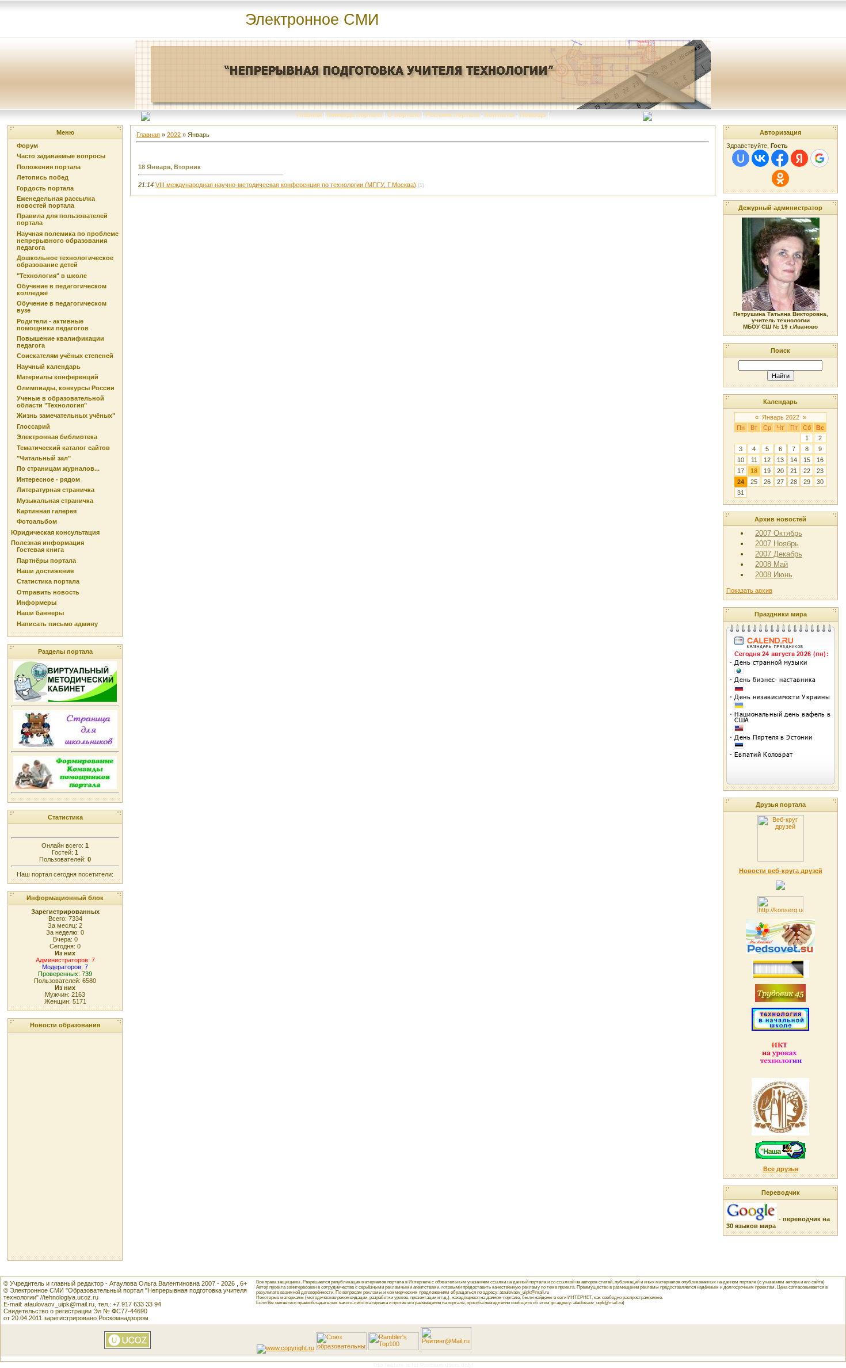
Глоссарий (33, 426)
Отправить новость (48, 592)
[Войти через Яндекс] (799, 158)
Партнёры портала (46, 560)
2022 (174, 134)
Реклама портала (452, 114)
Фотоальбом (37, 521)
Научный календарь (49, 366)
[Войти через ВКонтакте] (760, 158)
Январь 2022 (780, 417)
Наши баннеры (40, 612)
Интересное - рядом (48, 479)
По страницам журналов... (58, 468)
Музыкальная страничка (55, 500)
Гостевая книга (40, 549)
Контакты (500, 114)
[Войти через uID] (740, 158)
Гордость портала (45, 188)
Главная (309, 114)
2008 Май (771, 564)
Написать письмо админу (57, 623)
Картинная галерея (47, 511)
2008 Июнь (773, 574)
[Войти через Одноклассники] (780, 178)
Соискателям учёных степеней (65, 355)
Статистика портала (48, 581)
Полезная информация (47, 542)
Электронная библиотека (57, 436)
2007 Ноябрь (777, 543)
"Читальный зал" (44, 458)
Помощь (533, 114)
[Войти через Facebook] (779, 158)
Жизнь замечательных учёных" (66, 415)
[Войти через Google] (819, 158)
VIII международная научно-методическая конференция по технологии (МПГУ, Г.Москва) (285, 184)
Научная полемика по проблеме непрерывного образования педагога (68, 240)
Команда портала (354, 114)
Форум (27, 145)
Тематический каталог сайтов (63, 447)
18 (753, 470)
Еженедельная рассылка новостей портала (56, 202)
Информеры (36, 602)
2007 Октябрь (778, 533)
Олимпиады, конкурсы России (66, 387)
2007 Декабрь (778, 554)
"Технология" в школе (52, 275)
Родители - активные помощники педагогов (53, 324)
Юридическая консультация (55, 532)
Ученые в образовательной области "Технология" (60, 402)
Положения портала (49, 166)
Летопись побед (42, 177)
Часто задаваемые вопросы (61, 156)
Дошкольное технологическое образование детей (65, 261)
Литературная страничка (55, 489)
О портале (403, 114)
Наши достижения (45, 570)
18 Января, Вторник (169, 166)
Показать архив (749, 590)
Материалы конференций (57, 377)
